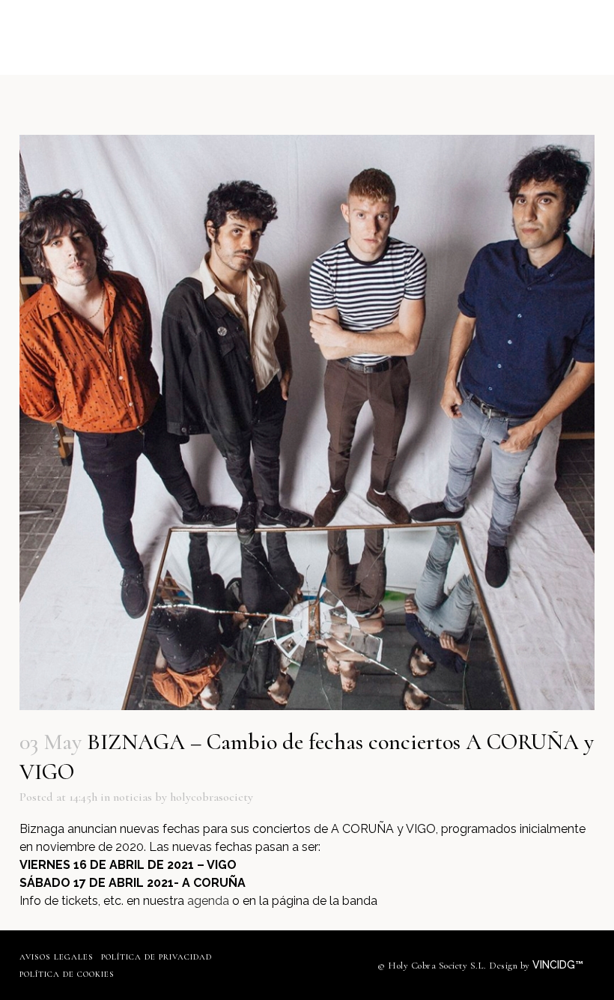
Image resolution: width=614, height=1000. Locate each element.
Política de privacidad (156, 957)
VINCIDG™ (559, 965)
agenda (208, 901)
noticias (132, 797)
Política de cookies (67, 974)
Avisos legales (56, 957)
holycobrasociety (211, 797)
